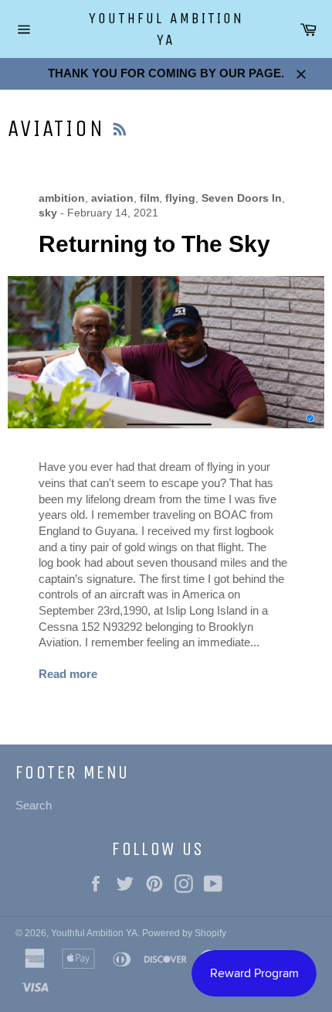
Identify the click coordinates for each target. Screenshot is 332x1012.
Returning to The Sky (154, 244)
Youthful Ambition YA (166, 29)
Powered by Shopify (184, 933)
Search (33, 805)
